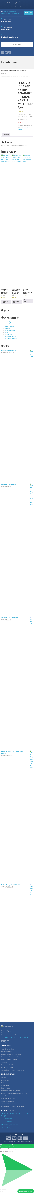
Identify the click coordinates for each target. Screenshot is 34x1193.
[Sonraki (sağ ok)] (2, 1191)
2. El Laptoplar (8, 322)
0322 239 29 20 (8, 1119)
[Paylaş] (4, 1189)
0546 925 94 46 (8, 1122)
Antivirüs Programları (7, 1067)
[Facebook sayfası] (2, 52)
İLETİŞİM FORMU (17, 44)
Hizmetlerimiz (5, 1080)
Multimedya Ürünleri (10, 336)
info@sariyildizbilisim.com (11, 1125)
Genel (6, 332)
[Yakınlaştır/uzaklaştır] (0, 1189)
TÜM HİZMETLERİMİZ (7, 1049)
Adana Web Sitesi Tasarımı (8, 1104)
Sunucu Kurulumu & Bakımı (9, 1059)
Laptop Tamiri (8, 334)
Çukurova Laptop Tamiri (8, 1098)
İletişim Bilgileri (5, 1088)
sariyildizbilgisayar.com (10, 1128)
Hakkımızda (4, 1083)
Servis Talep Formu (25, 7)
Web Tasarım (28, 1038)
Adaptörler (8, 324)
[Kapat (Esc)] (5, 1189)
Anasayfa (4, 1077)
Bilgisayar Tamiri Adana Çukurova (10, 1090)
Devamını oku (5, 302)
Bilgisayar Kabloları (10, 330)
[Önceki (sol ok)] (0, 1191)
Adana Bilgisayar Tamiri (8, 1038)
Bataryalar (8, 328)
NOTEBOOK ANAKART (11, 339)
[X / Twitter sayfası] (6, 52)
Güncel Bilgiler (5, 1085)
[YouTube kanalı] (8, 1041)
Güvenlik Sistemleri (6, 1096)
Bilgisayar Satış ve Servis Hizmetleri (11, 1054)
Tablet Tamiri (5, 1062)
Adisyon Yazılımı (9, 326)
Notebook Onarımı (6, 1052)
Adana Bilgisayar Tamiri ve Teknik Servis (12, 1070)
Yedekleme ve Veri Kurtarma (9, 1065)
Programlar (7, 7)
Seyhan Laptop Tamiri (7, 1101)
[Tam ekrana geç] (2, 1189)
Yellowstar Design (20, 1135)
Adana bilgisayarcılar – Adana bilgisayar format (14, 1093)
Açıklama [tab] (6, 134)
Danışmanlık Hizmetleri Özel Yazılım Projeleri (13, 1057)
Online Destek (15, 7)
